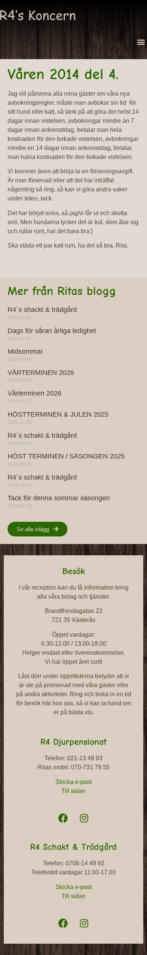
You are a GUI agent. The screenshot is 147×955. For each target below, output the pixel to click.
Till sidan (73, 791)
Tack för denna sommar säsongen (59, 498)
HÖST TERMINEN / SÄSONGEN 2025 (66, 456)
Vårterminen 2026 (34, 393)
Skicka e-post (73, 782)
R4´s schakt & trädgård (42, 477)
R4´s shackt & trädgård (42, 309)
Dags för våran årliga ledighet (52, 331)
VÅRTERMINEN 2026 (41, 372)
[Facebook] (63, 817)
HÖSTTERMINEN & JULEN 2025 (58, 414)
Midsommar (25, 351)
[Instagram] (84, 817)
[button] (141, 41)
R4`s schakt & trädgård (42, 435)
